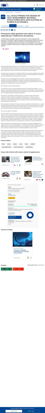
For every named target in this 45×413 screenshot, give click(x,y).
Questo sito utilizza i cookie (16, 408)
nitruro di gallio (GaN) (6, 147)
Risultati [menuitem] (26, 25)
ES (6, 29)
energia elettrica (29, 147)
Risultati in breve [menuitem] (13, 25)
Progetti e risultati (9, 12)
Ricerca (40, 5)
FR (9, 29)
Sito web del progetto (13, 191)
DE (1, 29)
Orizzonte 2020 (18, 12)
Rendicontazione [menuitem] (20, 25)
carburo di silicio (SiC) (18, 147)
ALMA (14, 78)
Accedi (34, 5)
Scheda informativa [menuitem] (5, 25)
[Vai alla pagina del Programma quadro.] (3, 17)
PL (14, 29)
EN (4, 29)
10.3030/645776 (11, 195)
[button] (37, 5)
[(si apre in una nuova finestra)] (5, 5)
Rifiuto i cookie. (31, 411)
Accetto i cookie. (13, 411)
